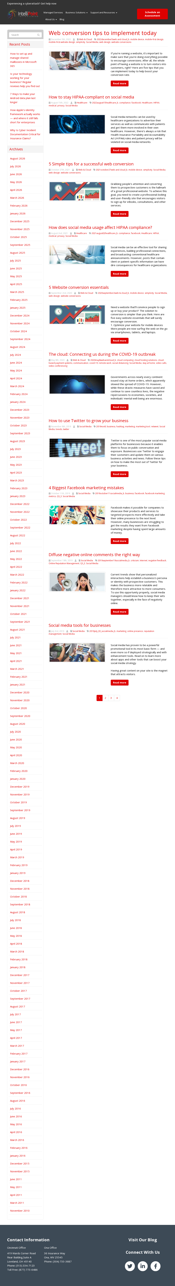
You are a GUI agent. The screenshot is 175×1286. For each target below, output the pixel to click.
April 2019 (16, 849)
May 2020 (16, 747)
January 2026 (17, 213)
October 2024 (18, 331)
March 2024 (17, 386)
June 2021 (16, 645)
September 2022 (20, 527)
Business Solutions (76, 12)
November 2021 (20, 606)
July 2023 (15, 449)
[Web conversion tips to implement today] (77, 60)
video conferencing (58, 365)
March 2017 (17, 1045)
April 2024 (16, 378)
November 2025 (20, 229)
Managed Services (53, 12)
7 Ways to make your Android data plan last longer (23, 98)
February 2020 (19, 771)
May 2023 (16, 464)
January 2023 (17, 496)
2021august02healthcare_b (105, 233)
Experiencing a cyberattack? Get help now (31, 3)
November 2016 (20, 1077)
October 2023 (18, 425)
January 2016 (17, 1155)
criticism (135, 560)
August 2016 (17, 1100)
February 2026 (19, 205)
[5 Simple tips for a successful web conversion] (77, 191)
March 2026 (17, 197)
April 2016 (16, 1132)
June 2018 (16, 928)
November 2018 (20, 888)
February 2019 (19, 865)
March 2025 (17, 292)
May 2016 (16, 1124)
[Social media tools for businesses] (77, 652)
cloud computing (125, 360)
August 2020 (17, 723)
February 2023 (19, 488)
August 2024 (17, 347)
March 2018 (17, 951)
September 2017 (20, 998)
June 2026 (16, 174)
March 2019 (17, 857)
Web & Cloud (85, 39)
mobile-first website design (62, 42)
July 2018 (15, 920)
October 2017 (18, 990)
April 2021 (16, 661)
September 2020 (20, 716)
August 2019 (17, 818)
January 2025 (17, 307)
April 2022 (16, 566)
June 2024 (16, 362)
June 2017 (16, 1022)
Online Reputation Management (64, 563)
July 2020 (15, 731)
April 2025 (16, 284)
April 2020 (16, 755)
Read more (119, 83)
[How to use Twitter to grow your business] (77, 447)
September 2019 (20, 810)
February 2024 (19, 394)
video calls (161, 363)
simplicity (80, 42)
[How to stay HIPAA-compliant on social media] (77, 124)
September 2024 (20, 339)
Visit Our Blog (143, 1239)
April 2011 (16, 1195)
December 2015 (19, 1163)
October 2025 (18, 237)
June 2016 (16, 1116)
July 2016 (15, 1108)
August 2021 (17, 629)
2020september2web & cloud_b (113, 293)
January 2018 (17, 967)
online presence (135, 631)
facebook (136, 102)
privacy (60, 105)
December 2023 (19, 409)
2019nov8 (101, 426)
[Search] (38, 35)
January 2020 (17, 778)
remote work (105, 363)
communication (80, 363)
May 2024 (16, 370)
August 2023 (17, 441)
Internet (143, 560)
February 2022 (19, 582)
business (111, 426)
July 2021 (15, 637)
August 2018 (17, 912)
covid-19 (93, 363)
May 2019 (16, 841)
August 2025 (17, 252)
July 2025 (15, 260)
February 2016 (19, 1147)
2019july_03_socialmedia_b (102, 631)
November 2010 (20, 1210)
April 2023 (16, 472)
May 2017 (16, 1030)
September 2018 (20, 904)
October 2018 (18, 896)
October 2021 (18, 614)
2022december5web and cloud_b (113, 39)
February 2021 (19, 676)
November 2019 (20, 794)
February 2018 (19, 959)
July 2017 (15, 1014)
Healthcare (82, 102)
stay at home (149, 363)
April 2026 (16, 190)
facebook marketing (155, 493)
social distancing (120, 363)
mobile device (137, 39)
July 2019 (15, 826)
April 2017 (16, 1038)
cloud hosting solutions (145, 360)
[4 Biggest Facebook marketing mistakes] (77, 514)
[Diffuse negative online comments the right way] (77, 581)
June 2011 (16, 1179)
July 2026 (15, 166)
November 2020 (20, 700)
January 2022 (17, 590)
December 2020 (19, 692)
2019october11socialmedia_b (109, 493)
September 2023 (20, 433)
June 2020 (16, 739)
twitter (66, 429)
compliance (125, 102)
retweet (154, 426)
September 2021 (20, 621)
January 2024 (17, 402)
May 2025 (16, 276)
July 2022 (15, 543)
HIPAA (156, 102)
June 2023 (16, 456)
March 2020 (17, 763)
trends (59, 429)
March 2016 (17, 1140)
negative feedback (157, 560)
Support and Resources (103, 12)
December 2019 (19, 786)
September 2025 (20, 244)
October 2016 (18, 1085)
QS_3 (59, 496)
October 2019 (18, 802)
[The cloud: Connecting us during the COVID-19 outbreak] (77, 384)
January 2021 (17, 684)
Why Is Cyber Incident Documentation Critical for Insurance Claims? (25, 134)
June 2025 (16, 268)
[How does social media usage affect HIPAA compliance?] (77, 254)
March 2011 (17, 1202)
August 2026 (17, 158)
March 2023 (17, 480)
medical (52, 105)
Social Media (92, 42)
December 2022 (19, 504)
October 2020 (18, 708)
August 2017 (17, 1006)
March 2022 (17, 574)
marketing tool (143, 426)
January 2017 (17, 1061)
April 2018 (16, 943)
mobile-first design (154, 39)
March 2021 (17, 668)
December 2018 (19, 880)
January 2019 (17, 873)
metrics (52, 496)
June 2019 (16, 833)
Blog (62, 19)
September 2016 (20, 1092)
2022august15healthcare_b (105, 102)
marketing (130, 426)
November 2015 (20, 1171)
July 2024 (15, 354)
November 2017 (20, 983)
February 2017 (19, 1053)
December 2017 (19, 975)
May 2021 (16, 653)
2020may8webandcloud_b (103, 360)
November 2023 (20, 417)
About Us (50, 19)
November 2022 (20, 511)
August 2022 (17, 535)
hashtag (120, 426)
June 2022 (16, 551)
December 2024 (19, 315)
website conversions (121, 42)
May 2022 (16, 559)
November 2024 (20, 323)
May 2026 (16, 182)
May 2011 (16, 1187)
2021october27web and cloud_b (111, 169)
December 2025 (19, 221)
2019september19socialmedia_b (114, 560)
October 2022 (18, 519)
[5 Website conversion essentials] (77, 314)
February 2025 (19, 299)
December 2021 (19, 598)
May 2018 (16, 935)
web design (104, 42)
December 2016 (19, 1069)
